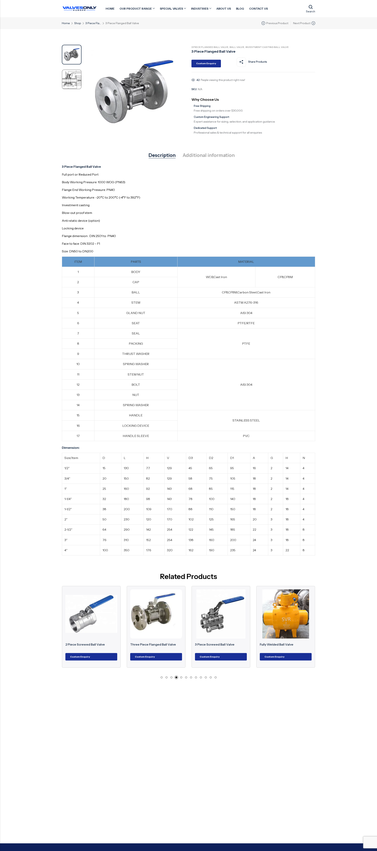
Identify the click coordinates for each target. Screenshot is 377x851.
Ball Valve (237, 47)
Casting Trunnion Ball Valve (306, 644)
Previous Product (277, 23)
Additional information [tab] (209, 155)
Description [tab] (162, 155)
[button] (162, 677)
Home (66, 23)
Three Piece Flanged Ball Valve (114, 644)
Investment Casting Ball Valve (267, 47)
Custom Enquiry (206, 63)
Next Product (301, 23)
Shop (77, 23)
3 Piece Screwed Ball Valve (176, 644)
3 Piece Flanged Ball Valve (93, 23)
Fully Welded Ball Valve (238, 644)
